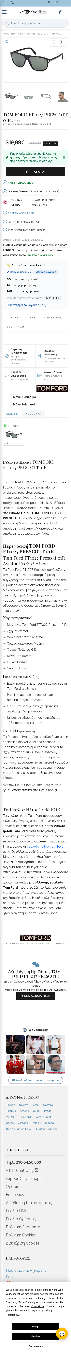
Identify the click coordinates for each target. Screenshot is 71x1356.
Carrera (48, 1104)
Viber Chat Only (20, 1170)
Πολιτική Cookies (21, 1235)
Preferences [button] (13, 1314)
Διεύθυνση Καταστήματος (29, 1202)
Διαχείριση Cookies (22, 1243)
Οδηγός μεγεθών (20, 271)
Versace (23, 1122)
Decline (35, 1336)
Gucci (36, 1110)
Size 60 (12, 413)
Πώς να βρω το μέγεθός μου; (26, 305)
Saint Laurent (43, 1116)
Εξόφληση (15, 326)
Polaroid (11, 1110)
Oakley (23, 1104)
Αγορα (38, 171)
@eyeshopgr (38, 1030)
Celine (10, 1122)
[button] (64, 60)
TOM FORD (31, 33)
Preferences (35, 1346)
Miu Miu (10, 1116)
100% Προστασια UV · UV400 (26, 230)
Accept (35, 1326)
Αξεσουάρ (33, 413)
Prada (47, 1110)
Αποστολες (53, 317)
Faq (9, 1277)
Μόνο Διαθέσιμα (24, 397)
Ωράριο (12, 1186)
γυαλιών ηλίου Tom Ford (45, 846)
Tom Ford (25, 1116)
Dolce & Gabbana (43, 1122)
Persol (35, 1104)
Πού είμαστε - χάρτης (26, 1270)
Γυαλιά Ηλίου (18, 1210)
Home (6, 33)
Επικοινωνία (17, 1194)
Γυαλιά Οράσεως (47, 1128)
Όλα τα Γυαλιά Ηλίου (19, 1128)
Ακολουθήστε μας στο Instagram (37, 1080)
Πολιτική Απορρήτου (24, 1227)
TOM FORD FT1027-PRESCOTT (51, 33)
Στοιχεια (14, 317)
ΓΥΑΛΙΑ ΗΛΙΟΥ (17, 33)
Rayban (10, 1104)
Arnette (24, 1110)
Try (33, 317)
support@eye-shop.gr (25, 1178)
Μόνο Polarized (24, 404)
